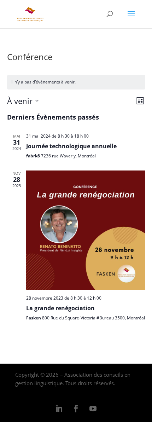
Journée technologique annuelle (71, 146)
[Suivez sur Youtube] (93, 408)
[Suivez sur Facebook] (76, 408)
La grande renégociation (60, 308)
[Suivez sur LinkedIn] (59, 408)
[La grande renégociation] (85, 230)
